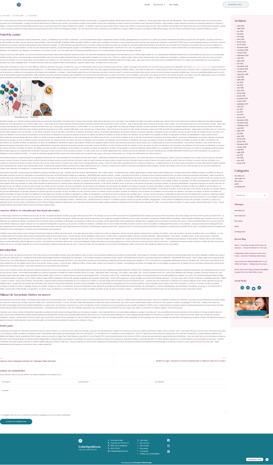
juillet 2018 (240, 80)
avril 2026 (240, 37)
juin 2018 (240, 82)
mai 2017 (240, 112)
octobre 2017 (241, 101)
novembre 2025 (242, 50)
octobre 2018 (241, 71)
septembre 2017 (242, 104)
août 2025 (240, 58)
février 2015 (241, 163)
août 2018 (240, 77)
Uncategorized (240, 186)
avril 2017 (240, 115)
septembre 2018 (242, 74)
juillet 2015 (240, 152)
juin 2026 (240, 31)
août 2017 (240, 107)
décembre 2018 (242, 66)
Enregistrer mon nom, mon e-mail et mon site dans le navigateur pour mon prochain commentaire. (36, 415)
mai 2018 (240, 85)
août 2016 (240, 128)
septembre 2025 (243, 55)
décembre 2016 (242, 120)
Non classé (6, 15)
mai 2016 (240, 133)
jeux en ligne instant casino (201, 67)
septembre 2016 (242, 125)
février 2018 (241, 93)
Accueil (147, 4)
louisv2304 (33, 15)
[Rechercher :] (246, 195)
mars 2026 (240, 39)
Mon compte (173, 4)
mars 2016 (240, 136)
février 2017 (241, 117)
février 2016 (241, 139)
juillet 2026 (241, 28)
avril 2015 (240, 158)
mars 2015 (240, 160)
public (237, 184)
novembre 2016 (242, 123)
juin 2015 (240, 155)
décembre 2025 (242, 47)
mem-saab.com (240, 178)
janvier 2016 (241, 141)
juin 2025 (240, 63)
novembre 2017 (242, 98)
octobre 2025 (242, 53)
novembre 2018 (242, 69)
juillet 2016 (240, 131)
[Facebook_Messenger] (267, 459)
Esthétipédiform (89, 447)
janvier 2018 (241, 96)
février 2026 (241, 42)
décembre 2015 (242, 144)
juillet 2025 (240, 61)
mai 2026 (240, 34)
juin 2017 (240, 109)
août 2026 (240, 26)
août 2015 (240, 150)
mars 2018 (240, 90)
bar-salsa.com (239, 176)
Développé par (136, 463)
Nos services (158, 4)
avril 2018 (240, 88)
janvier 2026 (241, 45)
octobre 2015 (241, 147)
